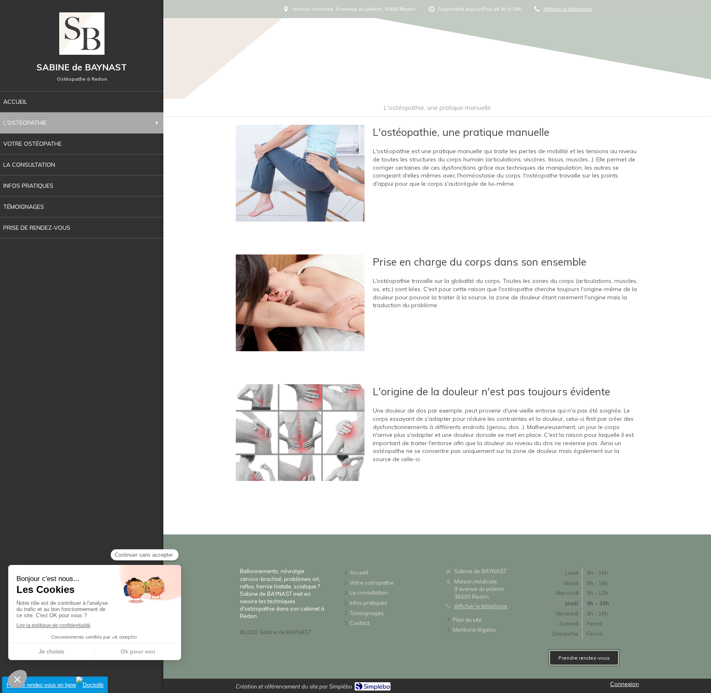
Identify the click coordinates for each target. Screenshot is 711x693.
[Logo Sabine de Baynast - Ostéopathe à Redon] (82, 52)
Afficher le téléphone (568, 9)
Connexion (624, 684)
